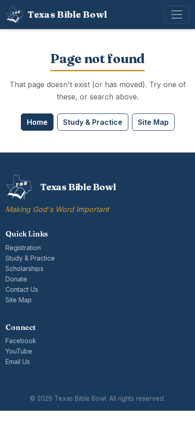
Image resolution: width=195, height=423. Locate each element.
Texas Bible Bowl (67, 14)
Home (37, 122)
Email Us (17, 361)
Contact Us (21, 289)
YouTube (18, 351)
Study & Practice (92, 122)
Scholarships (24, 268)
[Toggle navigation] (177, 14)
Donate (16, 279)
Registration (23, 247)
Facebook (20, 340)
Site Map (153, 122)
